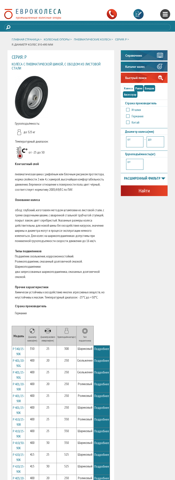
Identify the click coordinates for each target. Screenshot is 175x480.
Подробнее (101, 349)
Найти (144, 190)
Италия (136, 110)
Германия (137, 116)
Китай (135, 122)
